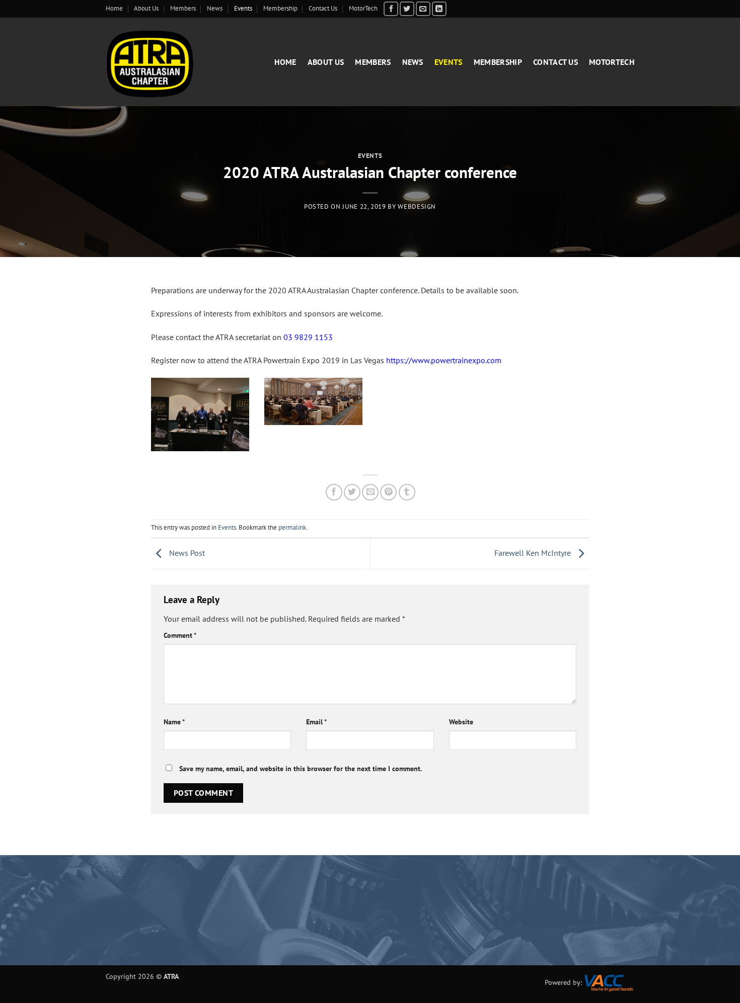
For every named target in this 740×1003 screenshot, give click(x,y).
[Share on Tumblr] (407, 492)
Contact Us (323, 8)
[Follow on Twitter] (407, 9)
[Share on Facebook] (334, 492)
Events (243, 8)
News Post (186, 553)
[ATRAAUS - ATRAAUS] (161, 62)
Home (114, 8)
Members (183, 8)
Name (174, 721)
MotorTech (363, 8)
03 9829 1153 (308, 337)
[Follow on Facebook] (391, 9)
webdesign (417, 206)
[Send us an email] (423, 9)
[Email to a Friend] (370, 492)
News (215, 8)
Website (461, 721)
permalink (292, 527)
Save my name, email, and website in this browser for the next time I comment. (300, 768)
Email (316, 721)
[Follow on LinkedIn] (439, 9)
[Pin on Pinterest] (388, 492)
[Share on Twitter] (352, 492)
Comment (180, 635)
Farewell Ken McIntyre (533, 553)
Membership (280, 8)
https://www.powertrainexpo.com (443, 360)
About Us (146, 8)
